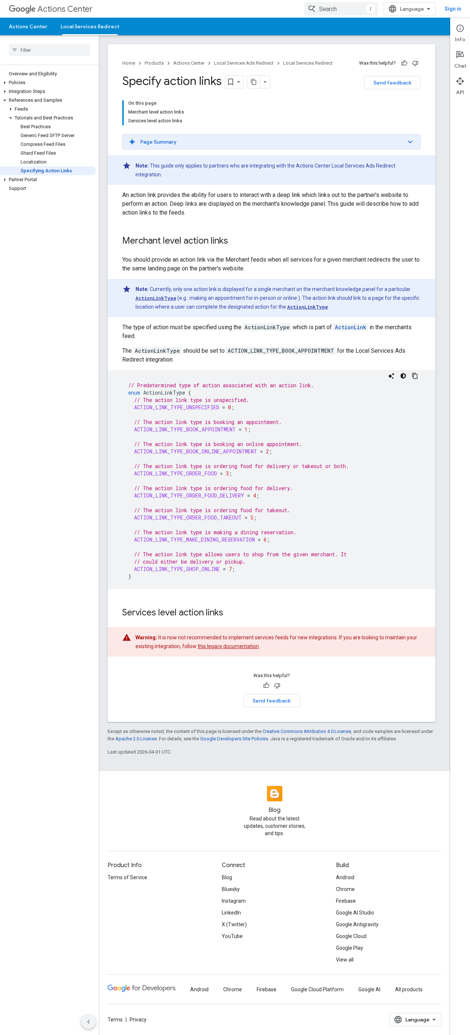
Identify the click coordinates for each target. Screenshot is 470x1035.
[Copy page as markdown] (253, 82)
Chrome (345, 889)
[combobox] (341, 8)
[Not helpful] (415, 63)
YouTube (232, 936)
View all (345, 960)
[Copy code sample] (415, 376)
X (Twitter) (234, 924)
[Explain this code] (391, 376)
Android (345, 877)
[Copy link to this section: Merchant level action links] (235, 241)
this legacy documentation (228, 646)
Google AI (369, 989)
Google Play (349, 948)
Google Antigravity (357, 924)
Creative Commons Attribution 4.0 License (307, 731)
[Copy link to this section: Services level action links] (230, 613)
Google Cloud (351, 936)
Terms (115, 1020)
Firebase (346, 901)
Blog (227, 877)
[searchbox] (49, 50)
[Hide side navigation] (88, 1021)
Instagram (234, 901)
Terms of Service (127, 877)
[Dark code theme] (403, 376)
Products (154, 63)
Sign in (453, 9)
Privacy (138, 1020)
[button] (48, 82)
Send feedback (392, 82)
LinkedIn (231, 913)
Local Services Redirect (90, 26)
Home (128, 63)
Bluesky (231, 889)
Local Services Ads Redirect (244, 63)
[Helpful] (404, 63)
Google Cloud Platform (317, 989)
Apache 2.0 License (136, 738)
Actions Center (65, 9)
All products (409, 989)
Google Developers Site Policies (234, 738)
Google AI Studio (355, 913)
